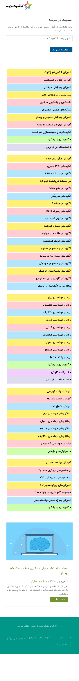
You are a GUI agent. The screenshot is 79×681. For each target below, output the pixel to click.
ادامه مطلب (59, 599)
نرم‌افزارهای (57, 414)
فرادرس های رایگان (16, 638)
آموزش (59, 391)
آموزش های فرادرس (39, 637)
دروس (59, 297)
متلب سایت (64, 637)
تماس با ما (61, 644)
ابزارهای (56, 444)
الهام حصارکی (37, 581)
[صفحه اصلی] (19, 5)
